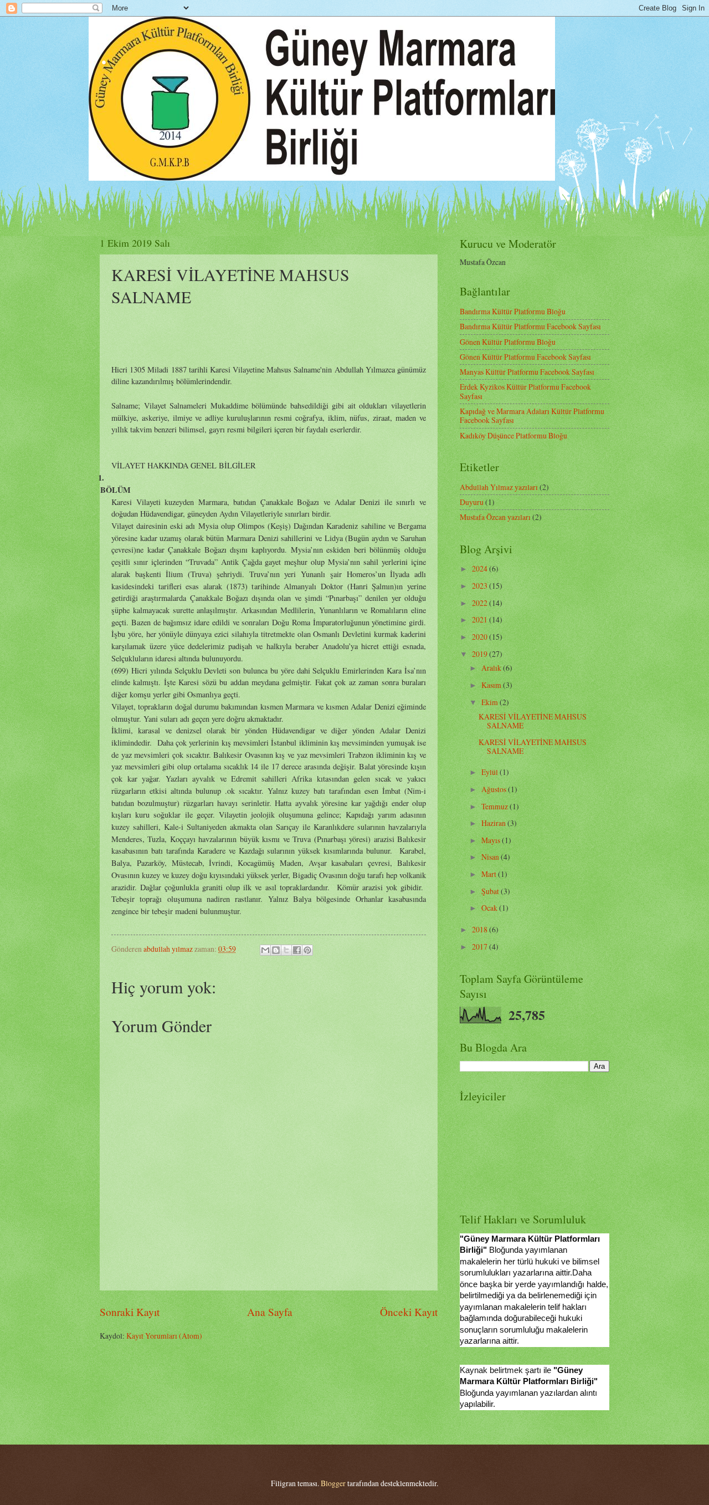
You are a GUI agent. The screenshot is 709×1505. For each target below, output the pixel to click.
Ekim (490, 702)
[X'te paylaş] (286, 950)
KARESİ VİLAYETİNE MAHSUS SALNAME (533, 721)
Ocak (490, 907)
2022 (480, 603)
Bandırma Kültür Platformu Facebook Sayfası (530, 326)
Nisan (491, 856)
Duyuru (472, 502)
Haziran (494, 823)
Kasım (492, 685)
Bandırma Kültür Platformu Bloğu (513, 311)
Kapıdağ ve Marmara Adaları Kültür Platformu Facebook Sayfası (532, 416)
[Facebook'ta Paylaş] (296, 950)
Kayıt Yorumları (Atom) (164, 1335)
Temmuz (495, 806)
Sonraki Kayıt (130, 1312)
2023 (480, 585)
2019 (480, 654)
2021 (480, 619)
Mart (489, 874)
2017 (480, 946)
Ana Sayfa (269, 1312)
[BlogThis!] (275, 950)
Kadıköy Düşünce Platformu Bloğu (513, 435)
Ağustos (494, 789)
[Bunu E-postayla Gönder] (265, 950)
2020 (480, 636)
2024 (480, 568)
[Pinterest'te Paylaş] (307, 950)
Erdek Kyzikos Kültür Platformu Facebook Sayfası (525, 391)
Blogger (333, 1483)
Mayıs (491, 840)
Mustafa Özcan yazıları (495, 517)
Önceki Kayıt (409, 1312)
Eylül (490, 772)
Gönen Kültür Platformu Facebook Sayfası (525, 356)
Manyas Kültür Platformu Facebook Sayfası (527, 371)
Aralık (492, 667)
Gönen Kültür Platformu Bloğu (508, 341)
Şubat (491, 891)
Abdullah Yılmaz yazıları (499, 487)
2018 (480, 929)
